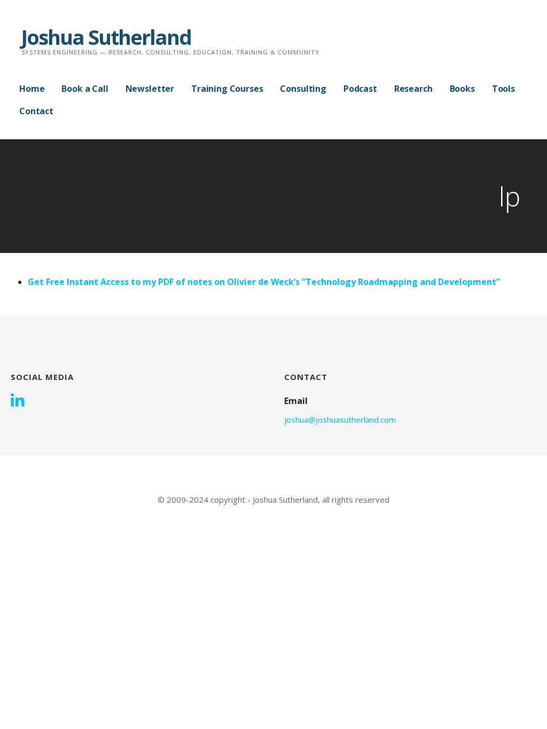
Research (413, 88)
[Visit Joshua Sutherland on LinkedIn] (18, 401)
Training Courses (227, 88)
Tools (503, 88)
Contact (36, 111)
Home (31, 88)
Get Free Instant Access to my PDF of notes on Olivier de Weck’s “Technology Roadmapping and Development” (264, 282)
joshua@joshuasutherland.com (340, 419)
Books (462, 88)
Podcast (360, 88)
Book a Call (84, 88)
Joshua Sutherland (106, 37)
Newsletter (150, 88)
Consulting (303, 88)
